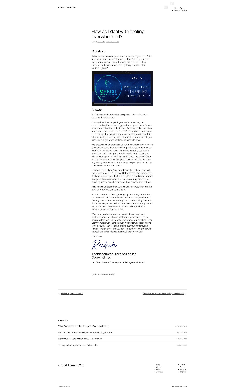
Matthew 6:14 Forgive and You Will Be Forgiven (80, 339)
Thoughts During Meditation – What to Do (78, 345)
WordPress (183, 386)
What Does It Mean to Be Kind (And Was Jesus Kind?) (83, 326)
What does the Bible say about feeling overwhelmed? (120, 262)
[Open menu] (166, 7)
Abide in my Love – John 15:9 (72, 293)
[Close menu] (172, 3)
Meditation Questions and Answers (103, 274)
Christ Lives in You (67, 7)
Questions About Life (113, 42)
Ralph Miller (101, 42)
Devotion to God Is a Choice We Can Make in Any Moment (85, 332)
